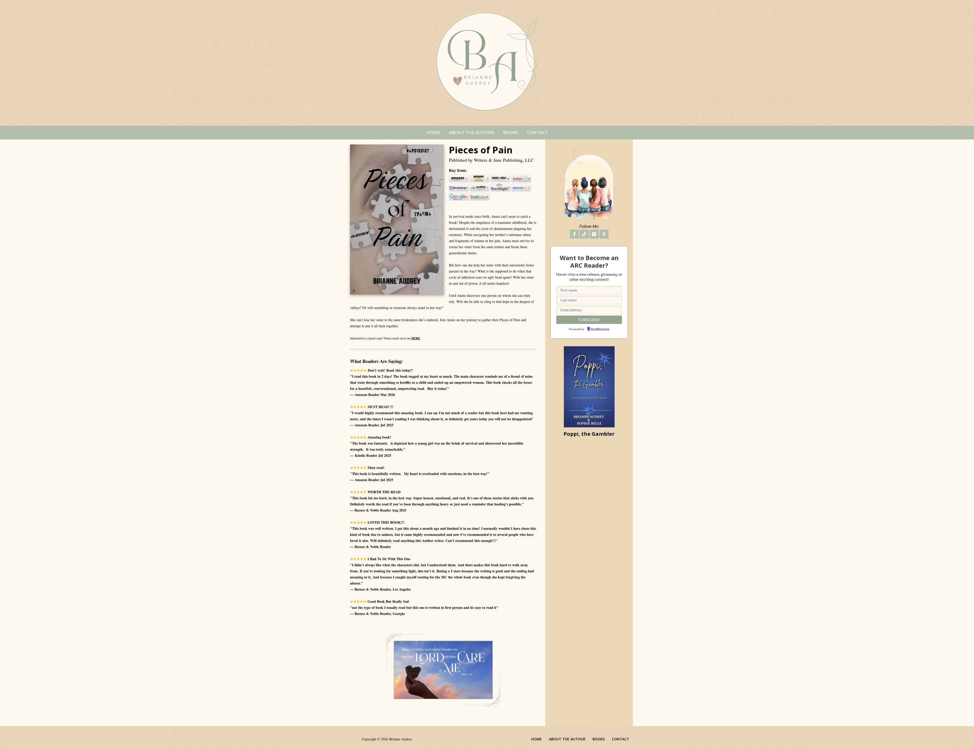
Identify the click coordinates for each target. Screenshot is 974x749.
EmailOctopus (498, 405)
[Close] (558, 335)
